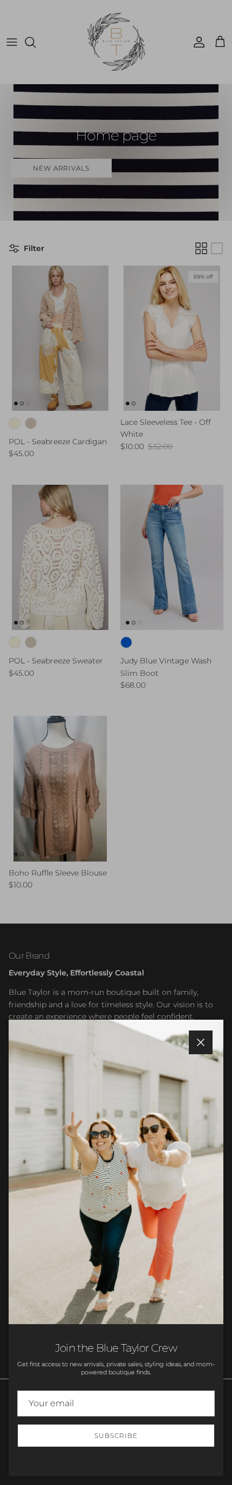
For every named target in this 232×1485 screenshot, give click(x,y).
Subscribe (116, 1436)
